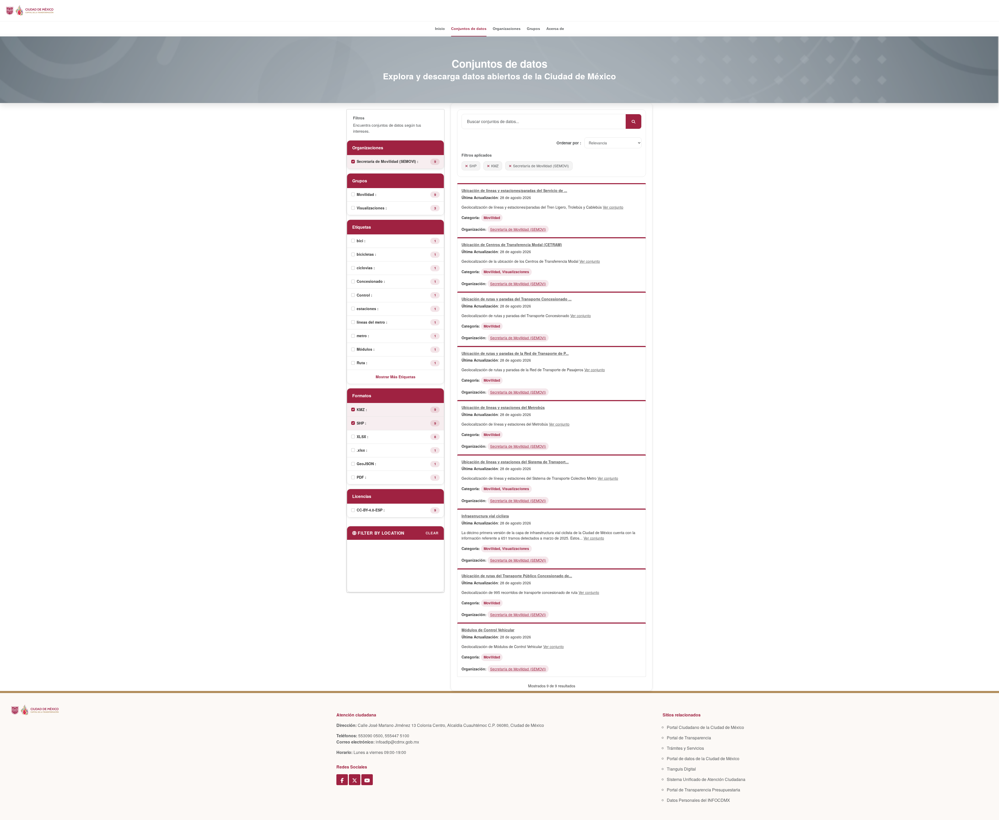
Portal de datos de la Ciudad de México (703, 758)
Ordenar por (568, 143)
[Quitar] (466, 165)
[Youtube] (367, 779)
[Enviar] (633, 121)
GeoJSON (366, 463)
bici (360, 240)
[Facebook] (342, 779)
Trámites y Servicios (685, 748)
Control (364, 295)
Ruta (361, 362)
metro (362, 335)
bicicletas (366, 254)
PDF (361, 477)
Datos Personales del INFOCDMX (698, 800)
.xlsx (361, 450)
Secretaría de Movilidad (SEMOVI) (387, 161)
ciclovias (365, 267)
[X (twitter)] (354, 779)
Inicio (440, 29)
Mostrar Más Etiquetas (395, 376)
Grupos (533, 29)
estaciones (367, 308)
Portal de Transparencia (689, 738)
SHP (361, 423)
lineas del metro (371, 322)
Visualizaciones (371, 207)
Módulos (365, 349)
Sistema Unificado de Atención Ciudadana (706, 779)
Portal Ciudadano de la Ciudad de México (705, 727)
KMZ (361, 409)
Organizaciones (507, 29)
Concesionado (370, 281)
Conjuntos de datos (468, 29)
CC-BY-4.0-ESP (370, 509)
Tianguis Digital (681, 769)
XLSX (362, 436)
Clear (432, 532)
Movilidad (366, 194)
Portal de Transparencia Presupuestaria (703, 790)
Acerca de (555, 29)
